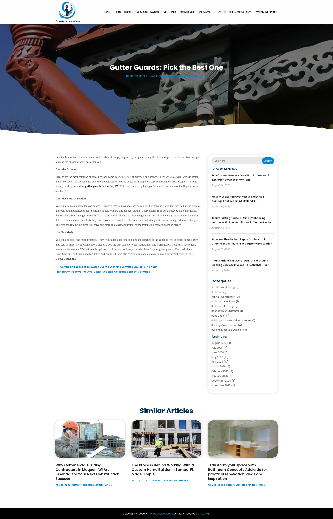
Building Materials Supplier (226, 330)
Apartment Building (223, 287)
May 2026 (217, 357)
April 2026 (217, 362)
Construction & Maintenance (137, 12)
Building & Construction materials (231, 320)
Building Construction (224, 325)
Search (268, 161)
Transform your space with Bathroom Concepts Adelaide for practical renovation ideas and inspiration (237, 472)
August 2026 (219, 343)
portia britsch (139, 76)
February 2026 (220, 371)
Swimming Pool (266, 12)
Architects (217, 292)
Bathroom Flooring (222, 306)
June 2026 (217, 352)
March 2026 (218, 366)
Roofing (169, 12)
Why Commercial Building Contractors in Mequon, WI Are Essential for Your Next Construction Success (87, 472)
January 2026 (219, 376)
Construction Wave (195, 12)
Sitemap (205, 513)
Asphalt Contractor (223, 297)
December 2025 (221, 380)
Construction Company (232, 12)
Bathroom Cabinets (223, 301)
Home (107, 12)
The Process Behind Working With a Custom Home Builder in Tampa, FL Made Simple (163, 470)
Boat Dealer (218, 315)
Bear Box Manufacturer (225, 311)
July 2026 (217, 348)
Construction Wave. (161, 513)
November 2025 (220, 385)
